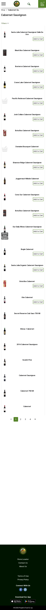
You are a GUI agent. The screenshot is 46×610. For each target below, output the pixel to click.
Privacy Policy (23, 579)
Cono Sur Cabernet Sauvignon (27, 195)
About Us (23, 566)
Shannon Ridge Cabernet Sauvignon (27, 163)
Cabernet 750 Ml (27, 391)
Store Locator (23, 559)
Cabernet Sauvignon (16, 10)
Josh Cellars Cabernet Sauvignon (27, 114)
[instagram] (25, 590)
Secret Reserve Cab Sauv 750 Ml (27, 313)
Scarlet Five (27, 360)
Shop (3, 10)
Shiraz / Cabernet (27, 329)
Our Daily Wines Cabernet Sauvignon (27, 227)
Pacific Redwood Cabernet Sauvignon (27, 98)
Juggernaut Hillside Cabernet (27, 179)
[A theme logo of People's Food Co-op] (16, 4)
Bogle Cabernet (27, 249)
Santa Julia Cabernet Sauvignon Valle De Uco (27, 33)
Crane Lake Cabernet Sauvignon (27, 82)
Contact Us (23, 563)
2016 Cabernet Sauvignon (27, 344)
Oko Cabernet (27, 297)
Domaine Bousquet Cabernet (27, 146)
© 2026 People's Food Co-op (23, 608)
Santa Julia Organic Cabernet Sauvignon (27, 265)
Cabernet (27, 406)
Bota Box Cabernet (27, 281)
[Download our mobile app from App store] (16, 601)
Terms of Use (23, 576)
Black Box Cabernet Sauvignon (27, 50)
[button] (38, 39)
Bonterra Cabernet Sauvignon (27, 66)
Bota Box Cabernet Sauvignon (27, 130)
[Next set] (35, 419)
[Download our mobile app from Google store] (30, 601)
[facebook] (20, 590)
